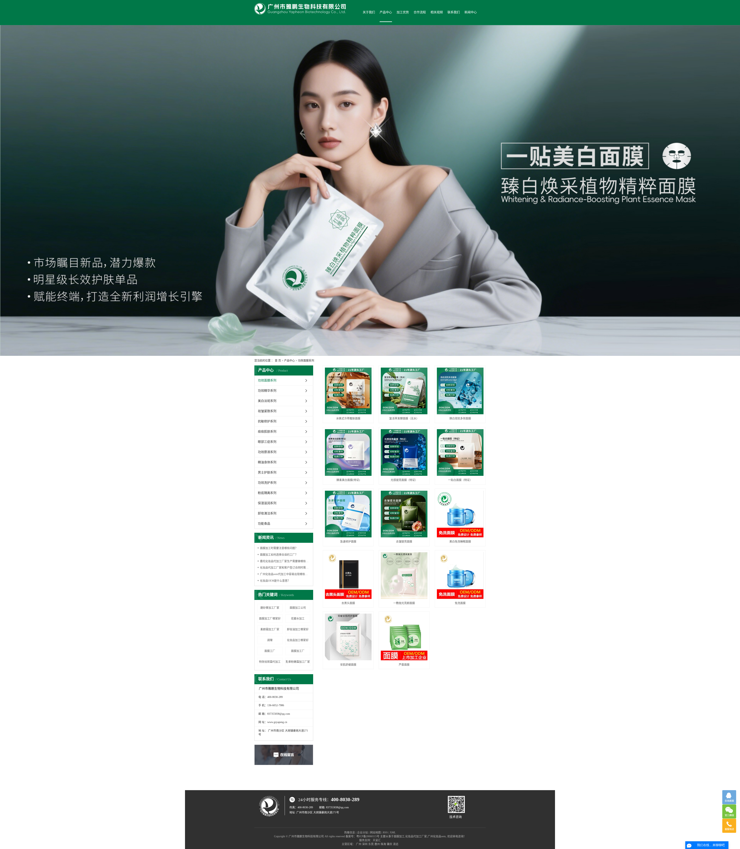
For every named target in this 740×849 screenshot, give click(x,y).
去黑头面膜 (348, 603)
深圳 (364, 844)
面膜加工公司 (298, 607)
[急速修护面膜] (348, 514)
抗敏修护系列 (267, 421)
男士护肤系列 (267, 472)
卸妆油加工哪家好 (298, 629)
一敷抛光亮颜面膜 (404, 603)
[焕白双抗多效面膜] (460, 391)
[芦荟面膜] (404, 637)
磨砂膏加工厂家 (269, 607)
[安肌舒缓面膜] (348, 637)
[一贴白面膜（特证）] (460, 452)
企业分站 (362, 832)
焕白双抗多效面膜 (460, 418)
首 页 (278, 360)
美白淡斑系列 (267, 401)
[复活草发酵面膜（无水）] (404, 391)
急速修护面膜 (348, 541)
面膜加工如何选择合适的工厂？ (279, 554)
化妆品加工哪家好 (298, 640)
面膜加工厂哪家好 (270, 618)
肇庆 (389, 844)
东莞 (371, 844)
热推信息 (349, 832)
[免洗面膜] (460, 575)
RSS (385, 832)
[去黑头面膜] (348, 575)
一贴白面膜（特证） (460, 480)
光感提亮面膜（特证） (404, 480)
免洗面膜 (460, 603)
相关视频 (437, 12)
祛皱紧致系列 (267, 411)
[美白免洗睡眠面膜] (460, 514)
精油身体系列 (267, 462)
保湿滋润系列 (267, 503)
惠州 (377, 844)
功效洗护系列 (267, 482)
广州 (358, 844)
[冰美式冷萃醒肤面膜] (348, 391)
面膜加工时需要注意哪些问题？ (279, 548)
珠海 (383, 844)
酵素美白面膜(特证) (348, 480)
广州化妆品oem (437, 836)
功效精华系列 (267, 390)
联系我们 (453, 12)
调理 (269, 640)
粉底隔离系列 (267, 493)
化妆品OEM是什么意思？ (275, 580)
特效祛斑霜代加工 (270, 661)
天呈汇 (377, 840)
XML (393, 832)
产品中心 (386, 12)
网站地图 (375, 832)
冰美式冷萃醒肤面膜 (348, 418)
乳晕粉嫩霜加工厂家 (298, 661)
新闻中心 (470, 12)
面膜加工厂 (297, 650)
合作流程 (420, 12)
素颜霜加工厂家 (269, 629)
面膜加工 (399, 836)
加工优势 (403, 12)
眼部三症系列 (267, 441)
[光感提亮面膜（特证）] (404, 452)
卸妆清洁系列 (267, 513)
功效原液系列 (267, 452)
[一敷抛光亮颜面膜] (404, 575)
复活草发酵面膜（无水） (404, 418)
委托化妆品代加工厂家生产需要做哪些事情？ (285, 561)
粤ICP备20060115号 (367, 836)
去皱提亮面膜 (404, 541)
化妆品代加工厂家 (416, 836)
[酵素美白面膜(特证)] (348, 452)
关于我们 (369, 12)
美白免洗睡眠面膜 (460, 541)
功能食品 (264, 523)
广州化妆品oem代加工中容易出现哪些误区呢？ (285, 574)
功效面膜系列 (306, 360)
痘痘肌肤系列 (267, 431)
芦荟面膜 (404, 664)
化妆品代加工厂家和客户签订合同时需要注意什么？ (285, 567)
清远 (395, 844)
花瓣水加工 (297, 618)
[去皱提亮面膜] (404, 514)
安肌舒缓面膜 (348, 664)
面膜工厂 (269, 650)
